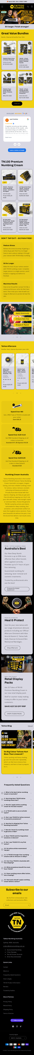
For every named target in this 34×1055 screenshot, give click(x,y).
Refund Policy (7, 1005)
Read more (8, 137)
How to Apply (7, 979)
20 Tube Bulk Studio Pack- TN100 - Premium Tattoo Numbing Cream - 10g (9, 222)
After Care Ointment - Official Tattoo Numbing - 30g (7, 371)
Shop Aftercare (12, 648)
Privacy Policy (7, 1001)
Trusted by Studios (9, 990)
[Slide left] (13, 337)
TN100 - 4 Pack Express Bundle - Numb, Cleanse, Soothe (24, 60)
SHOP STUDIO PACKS (14, 714)
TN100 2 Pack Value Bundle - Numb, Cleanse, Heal (7, 91)
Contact (5, 967)
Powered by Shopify (26, 1050)
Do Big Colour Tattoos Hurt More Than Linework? (16, 753)
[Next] (19, 144)
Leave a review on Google (17, 150)
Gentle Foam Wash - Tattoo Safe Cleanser (21, 370)
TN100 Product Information (11, 983)
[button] (2, 7)
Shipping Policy (8, 1009)
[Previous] (15, 144)
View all (17, 103)
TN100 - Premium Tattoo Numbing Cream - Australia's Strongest (8, 189)
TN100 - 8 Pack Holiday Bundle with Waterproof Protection (24, 91)
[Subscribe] (29, 905)
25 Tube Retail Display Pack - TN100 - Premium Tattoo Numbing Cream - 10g (24, 222)
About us (6, 971)
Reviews (5, 986)
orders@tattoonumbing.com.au (14, 946)
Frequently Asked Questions (13, 589)
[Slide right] (21, 337)
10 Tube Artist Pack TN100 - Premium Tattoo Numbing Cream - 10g (25, 189)
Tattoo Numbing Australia (14, 1050)
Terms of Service (8, 1013)
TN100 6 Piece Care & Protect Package (9, 59)
